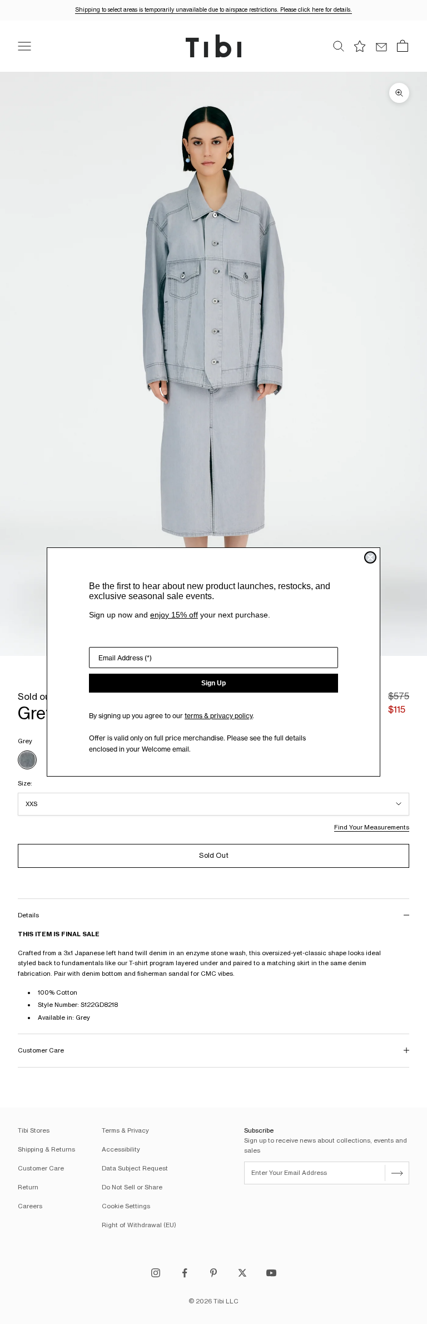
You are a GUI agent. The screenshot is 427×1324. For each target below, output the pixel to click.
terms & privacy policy (218, 716)
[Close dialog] (370, 557)
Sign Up (213, 683)
